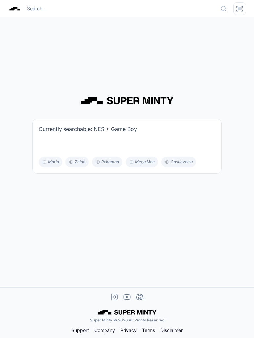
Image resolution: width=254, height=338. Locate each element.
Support (80, 330)
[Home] (14, 8)
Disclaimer (171, 330)
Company (104, 330)
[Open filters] (239, 8)
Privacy (128, 330)
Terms (148, 330)
